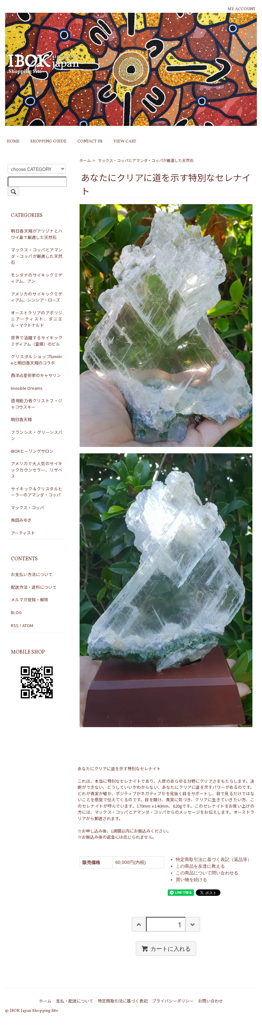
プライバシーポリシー (173, 1001)
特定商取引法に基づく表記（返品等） (214, 859)
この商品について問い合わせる (207, 872)
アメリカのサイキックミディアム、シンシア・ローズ (36, 297)
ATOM (27, 625)
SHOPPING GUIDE (48, 141)
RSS (15, 625)
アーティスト (23, 533)
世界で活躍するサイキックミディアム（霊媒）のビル (36, 340)
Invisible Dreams (26, 388)
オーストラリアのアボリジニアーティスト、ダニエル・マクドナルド (36, 319)
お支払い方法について (31, 574)
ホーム (85, 160)
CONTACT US (90, 141)
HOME (13, 141)
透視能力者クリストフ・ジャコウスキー (36, 403)
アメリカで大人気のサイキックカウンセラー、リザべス (36, 469)
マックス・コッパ (27, 507)
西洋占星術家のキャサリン (36, 375)
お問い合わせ (210, 1001)
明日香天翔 (21, 419)
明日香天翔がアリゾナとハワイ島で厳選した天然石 (36, 234)
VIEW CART (124, 141)
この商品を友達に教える (200, 866)
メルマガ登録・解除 (29, 599)
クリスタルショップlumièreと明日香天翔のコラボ (36, 359)
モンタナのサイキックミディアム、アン (36, 278)
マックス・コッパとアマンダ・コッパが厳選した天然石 (146, 160)
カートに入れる (170, 948)
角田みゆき (21, 520)
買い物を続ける (191, 879)
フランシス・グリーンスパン (36, 435)
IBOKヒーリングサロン (32, 451)
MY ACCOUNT (241, 9)
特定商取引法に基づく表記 (123, 1001)
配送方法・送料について (34, 587)
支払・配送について (74, 1001)
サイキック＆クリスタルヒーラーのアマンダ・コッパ (36, 492)
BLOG (16, 612)
